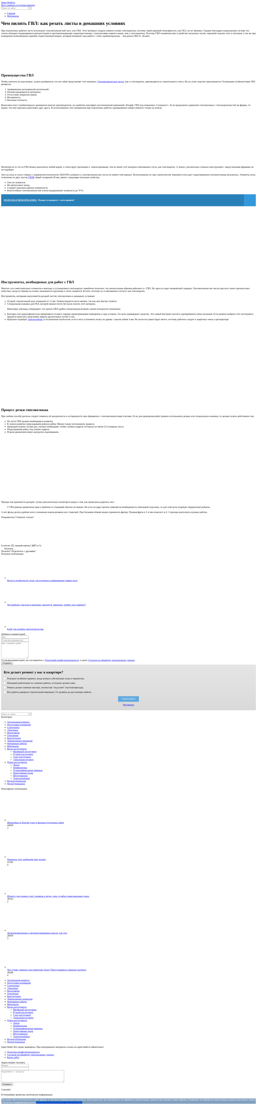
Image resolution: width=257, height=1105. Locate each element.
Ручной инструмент (23, 754)
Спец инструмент (22, 757)
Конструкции (14, 738)
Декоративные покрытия (19, 741)
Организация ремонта (18, 722)
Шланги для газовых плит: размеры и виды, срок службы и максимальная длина (48, 896)
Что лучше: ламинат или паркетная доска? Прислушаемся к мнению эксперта (46, 970)
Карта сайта (13, 1057)
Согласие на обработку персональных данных (111, 660)
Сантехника (13, 727)
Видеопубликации (16, 781)
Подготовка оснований (19, 724)
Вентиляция (13, 733)
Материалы (13, 746)
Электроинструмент (23, 759)
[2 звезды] (68, 530)
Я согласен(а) (43, 1102)
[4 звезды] (157, 530)
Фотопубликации (16, 783)
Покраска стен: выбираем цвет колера (26, 859)
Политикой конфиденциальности (62, 660)
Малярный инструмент (25, 751)
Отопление (12, 735)
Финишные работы (17, 743)
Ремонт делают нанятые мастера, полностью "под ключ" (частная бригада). (45, 687)
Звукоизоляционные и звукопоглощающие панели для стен (37, 933)
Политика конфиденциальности (23, 1052)
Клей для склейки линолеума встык (25, 629)
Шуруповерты (20, 775)
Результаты (128, 705)
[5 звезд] (202, 530)
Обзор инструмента (17, 762)
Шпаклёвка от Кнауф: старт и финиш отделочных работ (35, 822)
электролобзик (35, 319)
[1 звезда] (23, 530)
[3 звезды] (112, 530)
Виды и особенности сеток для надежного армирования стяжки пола (42, 580)
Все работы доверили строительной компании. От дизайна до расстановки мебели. (49, 692)
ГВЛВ (31, 177)
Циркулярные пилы (23, 773)
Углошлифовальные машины (28, 770)
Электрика (12, 730)
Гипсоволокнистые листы (111, 81)
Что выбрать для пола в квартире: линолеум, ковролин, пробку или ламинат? (46, 605)
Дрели (16, 765)
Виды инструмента (17, 749)
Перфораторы (20, 767)
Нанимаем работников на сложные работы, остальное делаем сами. (41, 683)
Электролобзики (21, 778)
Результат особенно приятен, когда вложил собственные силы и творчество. (45, 678)
